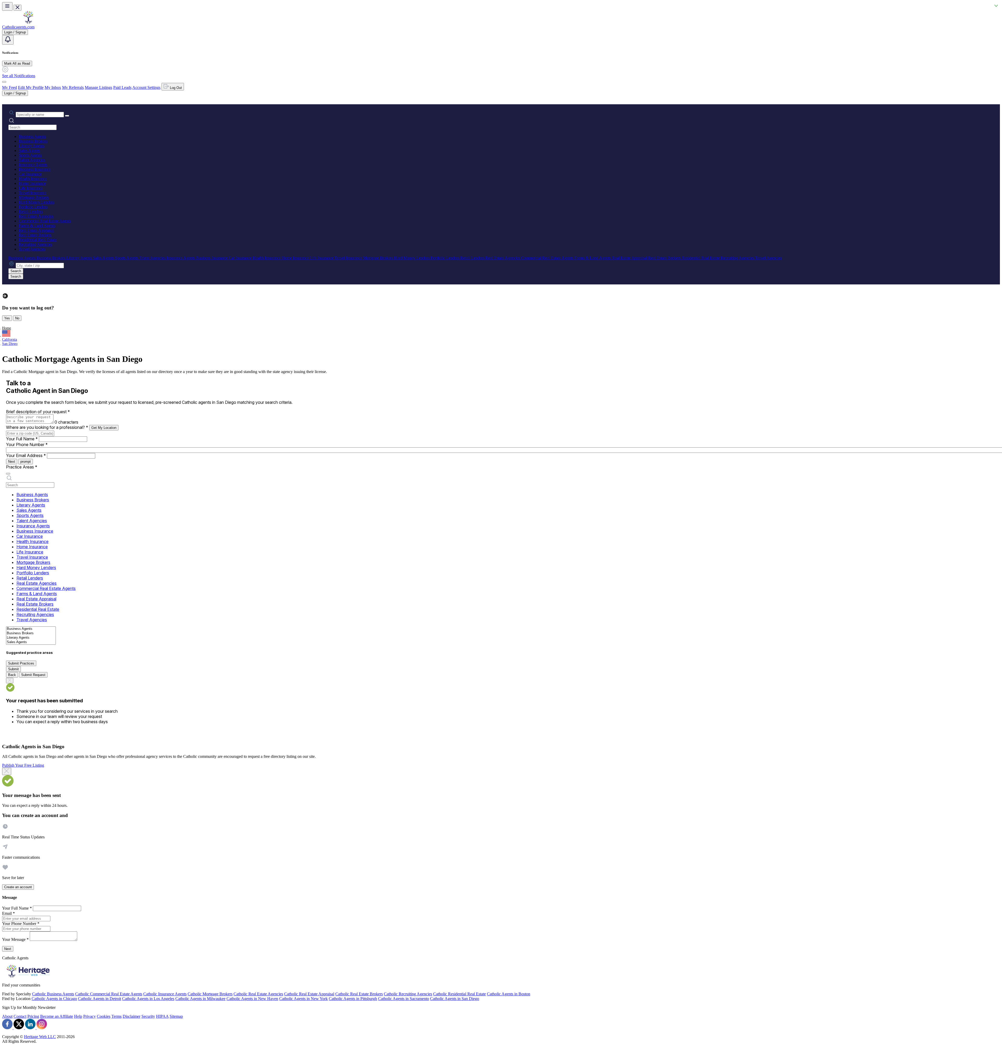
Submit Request (33, 675)
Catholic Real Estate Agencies (258, 994)
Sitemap (176, 1016)
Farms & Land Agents (37, 225)
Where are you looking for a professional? (47, 427)
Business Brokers (33, 141)
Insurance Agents (33, 164)
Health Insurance (33, 178)
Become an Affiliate (56, 1016)
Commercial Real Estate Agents (45, 221)
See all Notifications (18, 76)
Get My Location (103, 428)
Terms (116, 1016)
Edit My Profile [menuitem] (31, 87)
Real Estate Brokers (35, 235)
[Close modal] (6, 771)
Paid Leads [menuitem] (122, 87)
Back (12, 675)
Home (6, 328)
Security (148, 1016)
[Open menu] (7, 6)
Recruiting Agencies (35, 244)
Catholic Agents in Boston (508, 994)
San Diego (9, 344)
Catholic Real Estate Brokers (359, 994)
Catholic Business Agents (53, 994)
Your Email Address (26, 455)
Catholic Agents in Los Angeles (148, 998)
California (9, 340)
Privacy (89, 1016)
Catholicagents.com (18, 27)
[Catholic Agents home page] (28, 22)
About (7, 1016)
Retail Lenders (31, 211)
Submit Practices (21, 663)
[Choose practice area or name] (67, 116)
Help (78, 1016)
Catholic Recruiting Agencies (408, 994)
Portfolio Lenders (33, 207)
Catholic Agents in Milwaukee (200, 998)
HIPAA (162, 1016)
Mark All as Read (17, 63)
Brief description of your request (38, 411)
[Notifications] (8, 40)
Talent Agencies (32, 160)
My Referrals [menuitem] (73, 87)
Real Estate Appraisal (36, 230)
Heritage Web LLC (40, 1036)
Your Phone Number (27, 444)
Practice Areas (21, 467)
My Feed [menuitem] (9, 87)
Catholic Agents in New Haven (252, 998)
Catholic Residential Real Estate (459, 994)
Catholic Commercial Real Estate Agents (108, 994)
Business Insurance (34, 169)
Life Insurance (31, 188)
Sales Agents (29, 150)
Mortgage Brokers (34, 197)
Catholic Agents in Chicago (54, 998)
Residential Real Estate (38, 239)
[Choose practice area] (8, 473)
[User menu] (4, 82)
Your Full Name (22, 438)
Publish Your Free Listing (23, 765)
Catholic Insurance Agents (165, 994)
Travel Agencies (32, 249)
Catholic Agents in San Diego (454, 998)
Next (11, 462)
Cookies (103, 1016)
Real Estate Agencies (36, 216)
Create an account (18, 887)
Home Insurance (32, 183)
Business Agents (32, 136)
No (17, 318)
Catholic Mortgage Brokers (210, 994)
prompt (25, 462)
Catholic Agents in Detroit (99, 998)
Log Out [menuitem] (175, 88)
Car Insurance (30, 174)
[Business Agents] (31, 629)
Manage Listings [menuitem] (98, 87)
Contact (20, 1016)
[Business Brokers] (31, 633)
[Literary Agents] (31, 638)
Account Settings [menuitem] (146, 87)
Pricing (33, 1016)
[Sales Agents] (31, 642)
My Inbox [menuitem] (53, 87)
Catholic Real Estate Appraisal (309, 994)
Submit (13, 669)
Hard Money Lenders (36, 202)
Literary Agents (31, 146)
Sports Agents (30, 155)
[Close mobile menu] (17, 8)
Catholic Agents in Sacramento (403, 998)
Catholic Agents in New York (303, 998)
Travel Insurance (32, 193)
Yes (7, 318)
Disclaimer (131, 1016)
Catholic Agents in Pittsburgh (353, 998)
